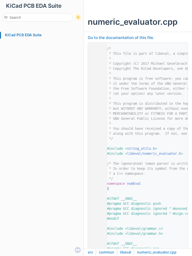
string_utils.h (141, 148)
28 (96, 184)
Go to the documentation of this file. (121, 37)
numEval (134, 184)
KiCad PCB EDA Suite (23, 35)
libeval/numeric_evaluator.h (154, 154)
